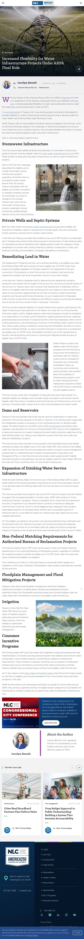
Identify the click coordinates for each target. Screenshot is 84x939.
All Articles (9, 53)
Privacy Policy (32, 935)
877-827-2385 (9, 890)
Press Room (48, 883)
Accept (77, 933)
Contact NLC (48, 860)
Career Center (49, 877)
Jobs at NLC (48, 865)
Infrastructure (44, 87)
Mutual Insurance (50, 900)
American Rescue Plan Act (27, 87)
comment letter (13, 112)
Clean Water (29, 673)
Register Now (51, 723)
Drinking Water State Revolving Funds (43, 227)
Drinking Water (46, 673)
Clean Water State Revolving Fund (57, 153)
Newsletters (48, 872)
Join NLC (47, 854)
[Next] (79, 768)
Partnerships (48, 890)
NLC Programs (49, 895)
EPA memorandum (53, 426)
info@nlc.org (25, 890)
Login (45, 849)
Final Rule (65, 98)
